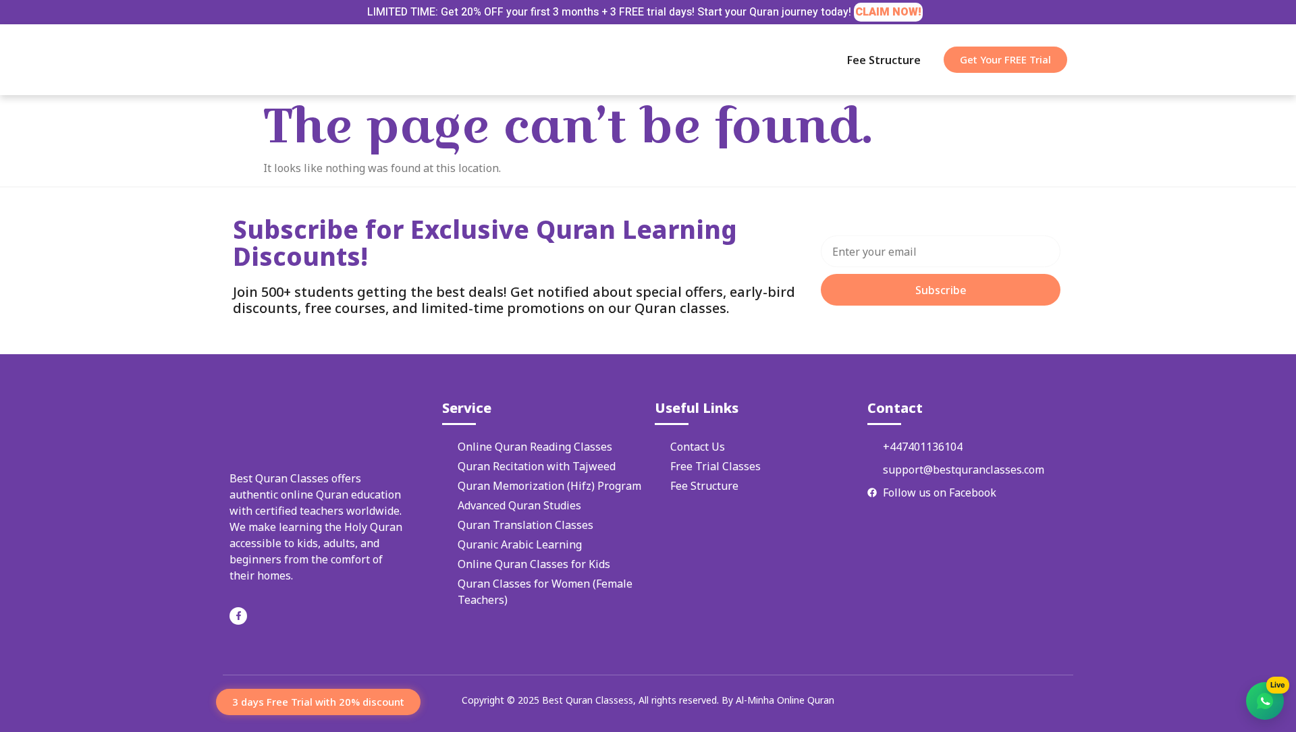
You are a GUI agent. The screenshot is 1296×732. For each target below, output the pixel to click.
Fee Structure (884, 60)
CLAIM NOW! (888, 12)
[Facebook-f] (238, 616)
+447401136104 (923, 446)
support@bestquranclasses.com (963, 469)
